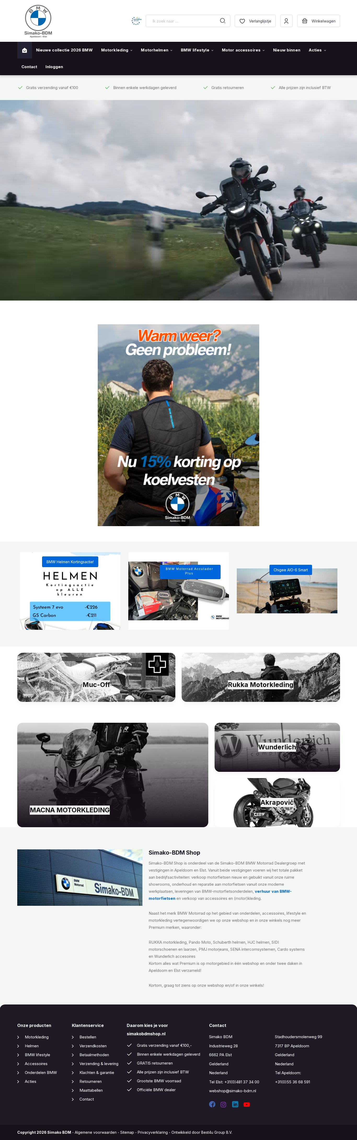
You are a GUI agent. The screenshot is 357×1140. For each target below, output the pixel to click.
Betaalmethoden (94, 1054)
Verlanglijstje (260, 21)
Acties (315, 50)
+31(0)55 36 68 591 (292, 1081)
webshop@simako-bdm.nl (232, 1090)
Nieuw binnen (286, 50)
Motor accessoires (241, 50)
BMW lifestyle (195, 50)
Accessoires (36, 1063)
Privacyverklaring (153, 1132)
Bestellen (87, 1037)
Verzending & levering (98, 1063)
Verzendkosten (93, 1045)
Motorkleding (115, 50)
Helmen (32, 1045)
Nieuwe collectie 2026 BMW (64, 50)
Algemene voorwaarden (96, 1132)
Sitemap (127, 1132)
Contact (29, 66)
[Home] (24, 50)
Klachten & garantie (96, 1072)
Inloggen (54, 66)
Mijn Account (286, 21)
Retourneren (90, 1081)
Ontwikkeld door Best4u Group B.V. (201, 1132)
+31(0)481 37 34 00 (241, 1081)
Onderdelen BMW (41, 1072)
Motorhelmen (154, 50)
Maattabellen (91, 1090)
